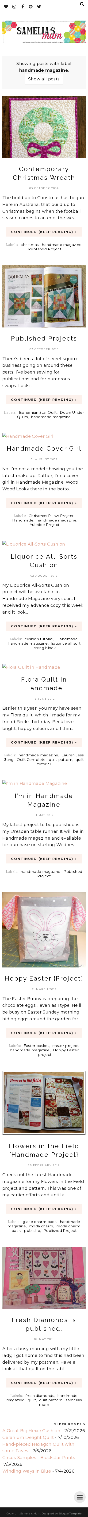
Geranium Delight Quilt (28, 1437)
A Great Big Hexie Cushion (31, 1430)
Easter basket (36, 1045)
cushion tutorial (39, 639)
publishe (32, 1230)
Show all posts (44, 79)
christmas (29, 244)
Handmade (22, 520)
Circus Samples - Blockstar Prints (38, 1457)
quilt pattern (60, 759)
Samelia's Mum (30, 1513)
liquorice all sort (65, 643)
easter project (65, 1045)
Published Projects (44, 338)
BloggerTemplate (70, 1513)
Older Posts (68, 1424)
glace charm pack (40, 1221)
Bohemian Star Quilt (38, 412)
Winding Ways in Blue (26, 1471)
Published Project (44, 249)
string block (45, 648)
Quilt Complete (31, 759)
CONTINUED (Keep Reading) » (44, 232)
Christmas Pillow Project (51, 516)
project (45, 1054)
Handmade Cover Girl (44, 448)
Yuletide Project (45, 524)
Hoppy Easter (66, 1050)
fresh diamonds (39, 1395)
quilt (32, 1400)
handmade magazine (61, 244)
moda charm (41, 1226)
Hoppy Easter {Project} (44, 978)
